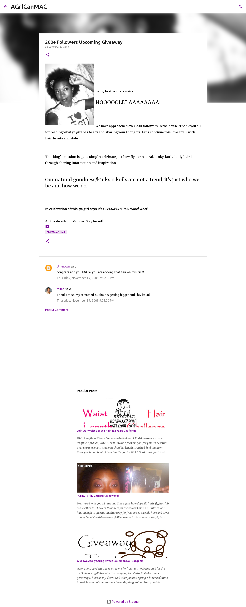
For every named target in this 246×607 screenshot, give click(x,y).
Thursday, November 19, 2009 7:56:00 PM (85, 278)
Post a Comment (56, 309)
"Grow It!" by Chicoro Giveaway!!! (98, 495)
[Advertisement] (123, 350)
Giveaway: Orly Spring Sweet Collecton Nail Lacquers (110, 560)
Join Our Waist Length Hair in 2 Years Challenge (106, 430)
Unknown (63, 266)
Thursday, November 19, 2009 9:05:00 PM (85, 300)
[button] (47, 54)
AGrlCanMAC (29, 6)
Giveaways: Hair (56, 232)
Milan (60, 289)
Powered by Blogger (125, 601)
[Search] (52, 6)
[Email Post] (47, 228)
